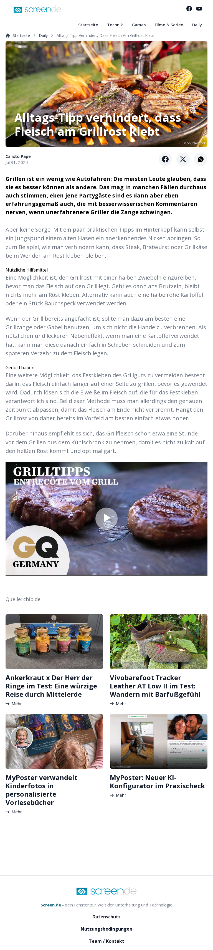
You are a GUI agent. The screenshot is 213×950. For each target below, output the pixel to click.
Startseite (88, 24)
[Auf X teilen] (183, 159)
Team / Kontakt (106, 941)
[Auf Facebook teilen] (165, 159)
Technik (115, 24)
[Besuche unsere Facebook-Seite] (189, 9)
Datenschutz (106, 917)
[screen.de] (37, 8)
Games (139, 24)
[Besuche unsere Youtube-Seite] (199, 9)
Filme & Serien (169, 24)
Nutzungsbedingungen (106, 929)
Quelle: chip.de (23, 599)
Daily (197, 24)
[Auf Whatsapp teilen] (200, 159)
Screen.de (50, 905)
